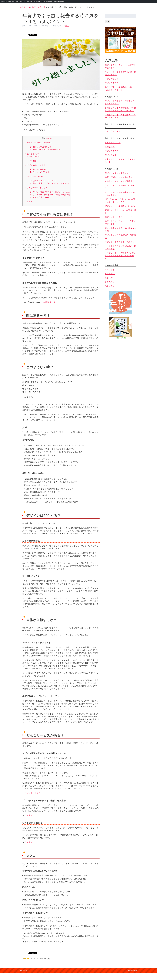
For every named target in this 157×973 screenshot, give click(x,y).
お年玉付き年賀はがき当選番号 (118, 181)
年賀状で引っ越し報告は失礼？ (39, 142)
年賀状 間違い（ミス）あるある (119, 177)
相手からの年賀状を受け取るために (46, 149)
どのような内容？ (33, 156)
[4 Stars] (27, 958)
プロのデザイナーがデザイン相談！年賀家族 (50, 195)
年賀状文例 (110, 147)
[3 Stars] (26, 958)
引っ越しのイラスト (40, 172)
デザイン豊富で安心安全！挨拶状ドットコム (50, 192)
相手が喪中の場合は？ (40, 147)
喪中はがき (110, 269)
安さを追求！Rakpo (40, 197)
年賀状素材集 (111, 155)
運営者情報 (23, 970)
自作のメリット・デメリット (43, 181)
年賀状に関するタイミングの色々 (119, 242)
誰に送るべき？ (32, 154)
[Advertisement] (120, 351)
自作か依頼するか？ (34, 176)
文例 (33, 161)
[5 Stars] (28, 958)
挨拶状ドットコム (32, 793)
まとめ (29, 201)
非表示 (48, 138)
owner (67, 26)
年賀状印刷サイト (112, 131)
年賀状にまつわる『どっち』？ (118, 217)
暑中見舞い (110, 282)
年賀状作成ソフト (112, 79)
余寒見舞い (110, 278)
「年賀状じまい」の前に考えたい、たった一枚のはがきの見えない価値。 (120, 255)
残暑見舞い (110, 286)
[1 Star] (23, 958)
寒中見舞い (110, 273)
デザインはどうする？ (35, 165)
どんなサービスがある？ (36, 188)
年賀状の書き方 (111, 83)
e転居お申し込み (50, 302)
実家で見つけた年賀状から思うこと (120, 206)
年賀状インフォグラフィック (117, 173)
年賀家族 (29, 815)
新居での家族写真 (39, 169)
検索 (107, 21)
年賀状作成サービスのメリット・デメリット (50, 183)
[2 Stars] (24, 958)
